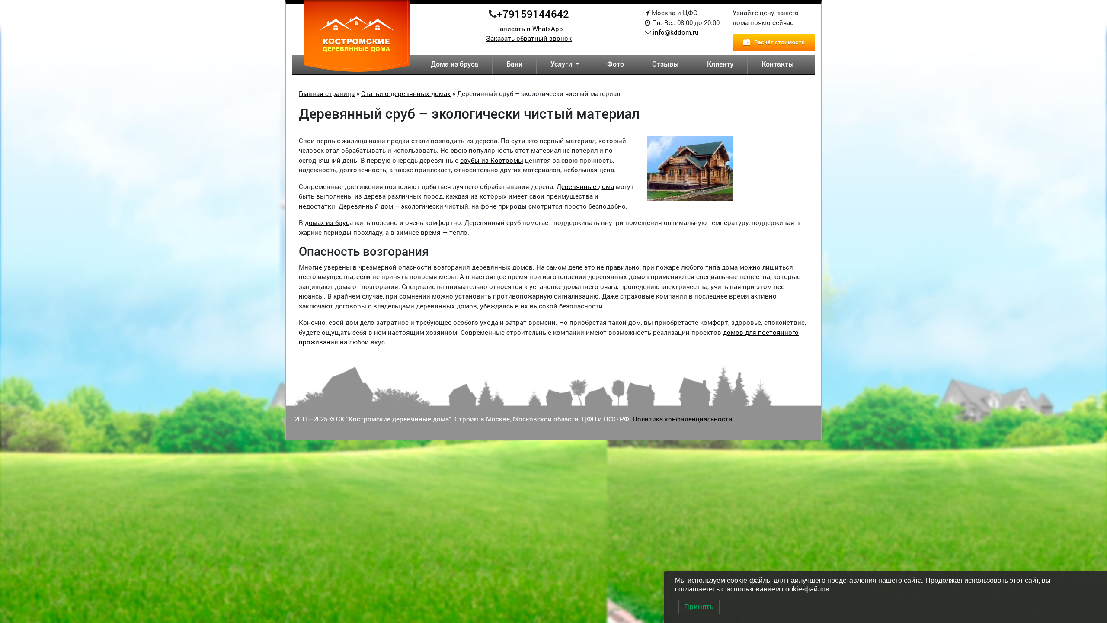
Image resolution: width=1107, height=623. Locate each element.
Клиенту (720, 63)
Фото (615, 63)
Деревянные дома (585, 186)
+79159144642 (533, 14)
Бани (514, 63)
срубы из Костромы (491, 160)
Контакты (777, 63)
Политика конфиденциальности (683, 418)
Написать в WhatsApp (529, 28)
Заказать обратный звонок (529, 38)
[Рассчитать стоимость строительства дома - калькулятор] (774, 41)
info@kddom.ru (676, 32)
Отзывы (665, 63)
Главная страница (327, 93)
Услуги (562, 63)
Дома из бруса (454, 63)
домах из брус (327, 222)
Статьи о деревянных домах (406, 93)
